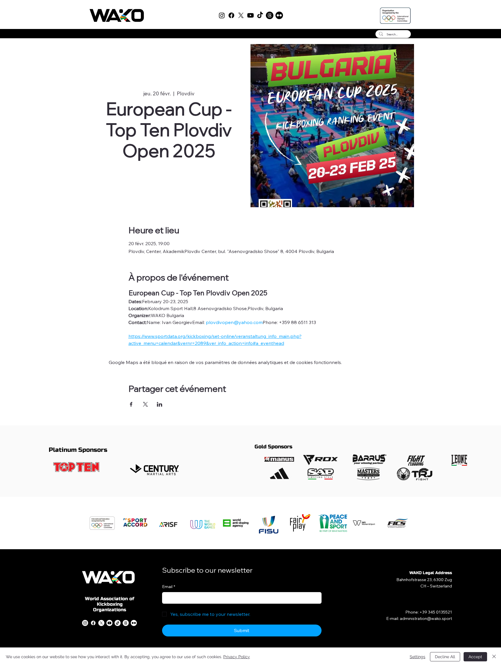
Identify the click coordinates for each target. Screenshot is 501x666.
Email (168, 586)
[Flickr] (279, 15)
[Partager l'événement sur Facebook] (131, 404)
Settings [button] (417, 656)
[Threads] (269, 15)
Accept (475, 656)
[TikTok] (260, 15)
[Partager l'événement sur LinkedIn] (159, 404)
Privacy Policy (236, 656)
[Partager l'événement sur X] (145, 404)
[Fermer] (494, 656)
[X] (241, 15)
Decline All (445, 656)
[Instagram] (222, 15)
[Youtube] (250, 15)
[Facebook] (231, 15)
